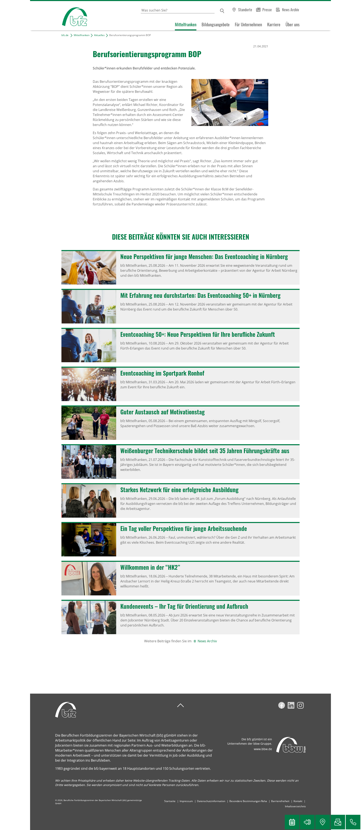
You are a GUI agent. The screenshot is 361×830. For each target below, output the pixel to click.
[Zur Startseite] (58, 15)
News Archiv (290, 9)
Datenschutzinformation (211, 801)
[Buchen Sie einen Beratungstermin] (292, 822)
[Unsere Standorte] (322, 822)
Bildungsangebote (216, 24)
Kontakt (298, 801)
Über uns (293, 24)
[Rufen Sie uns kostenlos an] (353, 822)
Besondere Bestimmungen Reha (248, 801)
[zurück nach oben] (180, 705)
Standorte (245, 9)
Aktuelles (99, 35)
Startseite (169, 801)
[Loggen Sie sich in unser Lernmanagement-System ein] (307, 822)
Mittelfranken (185, 24)
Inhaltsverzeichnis (295, 806)
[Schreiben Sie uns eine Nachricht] (337, 822)
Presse (267, 9)
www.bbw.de (263, 749)
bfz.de (65, 35)
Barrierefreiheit (280, 801)
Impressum (186, 801)
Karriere (273, 24)
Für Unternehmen (248, 24)
